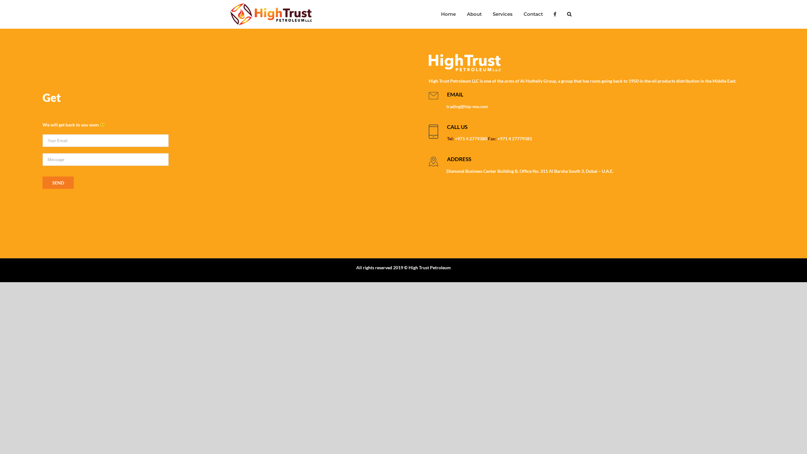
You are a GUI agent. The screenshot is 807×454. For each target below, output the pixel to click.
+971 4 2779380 (471, 138)
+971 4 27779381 (514, 138)
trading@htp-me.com (467, 106)
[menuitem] (448, 14)
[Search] (569, 14)
